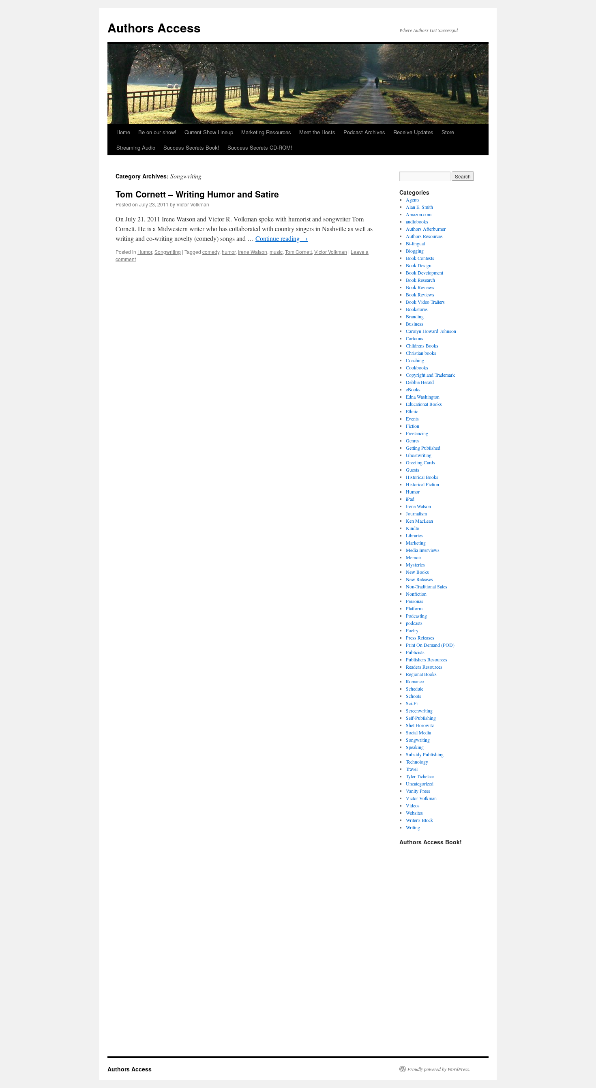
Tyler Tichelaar (420, 776)
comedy (210, 251)
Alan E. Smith (419, 207)
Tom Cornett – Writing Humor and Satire (197, 194)
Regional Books (421, 674)
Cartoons (414, 338)
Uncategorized (419, 783)
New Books (417, 572)
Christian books (421, 353)
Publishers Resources (426, 659)
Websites (414, 812)
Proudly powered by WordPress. (438, 1069)
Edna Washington (422, 396)
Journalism (416, 513)
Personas (414, 601)
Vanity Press (418, 791)
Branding (415, 316)
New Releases (419, 579)
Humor (144, 251)
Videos (413, 805)
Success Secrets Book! (191, 147)
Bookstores (417, 309)
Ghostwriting (418, 455)
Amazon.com (418, 214)
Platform (414, 608)
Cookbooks (417, 367)
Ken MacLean (419, 520)
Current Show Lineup (208, 132)
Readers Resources (424, 666)
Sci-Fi (412, 703)
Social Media (418, 732)
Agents (413, 199)
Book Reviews (420, 287)
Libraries (414, 535)
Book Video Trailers (425, 301)
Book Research (420, 280)
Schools (413, 696)
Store (448, 132)
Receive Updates (413, 132)
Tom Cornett (298, 251)
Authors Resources (424, 236)
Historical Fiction (422, 484)
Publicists (415, 652)
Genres (413, 440)
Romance (415, 681)
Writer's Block (419, 820)
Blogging (415, 250)
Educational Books (424, 404)
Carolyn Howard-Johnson (431, 331)
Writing (413, 827)
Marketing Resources (266, 132)
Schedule (414, 688)
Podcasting (416, 615)
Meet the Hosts (317, 132)
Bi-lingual (415, 243)
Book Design (418, 265)
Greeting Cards (420, 462)
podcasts (414, 623)
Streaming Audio (135, 147)
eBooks (413, 389)
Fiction (412, 426)
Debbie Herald (420, 382)
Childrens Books (422, 345)
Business (414, 323)
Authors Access (154, 27)
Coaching (415, 360)
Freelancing (417, 433)
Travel (412, 769)
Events (412, 418)
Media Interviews (422, 550)
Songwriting (167, 251)
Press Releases (420, 637)
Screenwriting (419, 710)
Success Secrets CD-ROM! (259, 147)
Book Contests (420, 258)
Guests (412, 469)
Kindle (412, 528)
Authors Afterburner (426, 228)
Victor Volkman (192, 204)
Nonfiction (416, 593)
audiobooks (417, 221)
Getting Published (423, 447)
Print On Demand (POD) (430, 645)
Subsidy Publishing (425, 754)
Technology (417, 761)
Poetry (412, 630)
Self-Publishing (421, 718)
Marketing (416, 542)
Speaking (415, 747)
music (276, 251)
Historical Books (422, 477)
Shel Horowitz (420, 725)
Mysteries (415, 564)
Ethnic (412, 411)
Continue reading (281, 238)
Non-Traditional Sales (426, 586)
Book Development (424, 272)
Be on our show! (157, 132)
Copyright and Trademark (430, 374)
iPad (410, 499)
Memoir (413, 557)
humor (229, 251)
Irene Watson (252, 251)
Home (123, 132)
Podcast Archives (364, 132)
